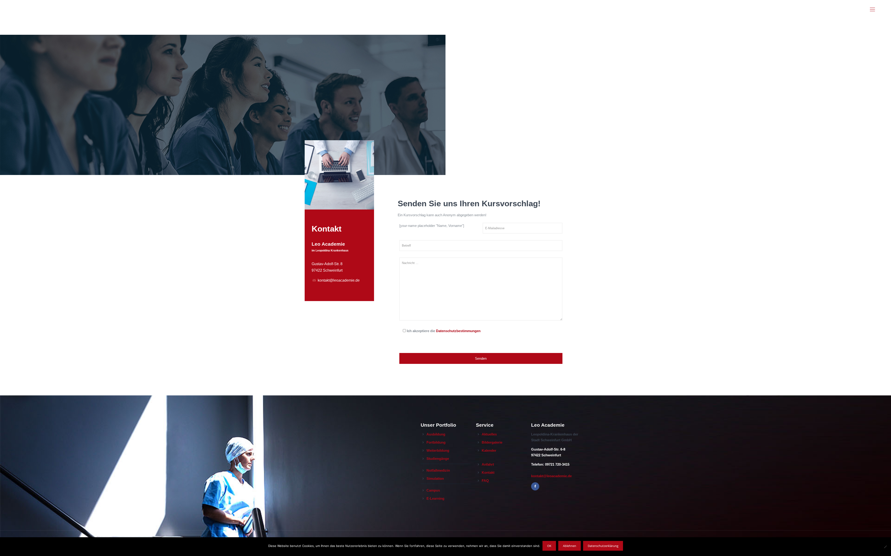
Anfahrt (488, 464)
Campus (433, 490)
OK (549, 546)
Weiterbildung (437, 450)
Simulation (435, 478)
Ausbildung (435, 434)
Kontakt (488, 472)
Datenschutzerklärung (603, 546)
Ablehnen (569, 546)
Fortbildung (436, 442)
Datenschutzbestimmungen (458, 331)
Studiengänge (437, 459)
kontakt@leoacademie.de (339, 280)
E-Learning (435, 498)
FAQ (485, 481)
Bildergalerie (492, 442)
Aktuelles (489, 434)
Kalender (489, 450)
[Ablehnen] (885, 546)
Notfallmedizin (438, 470)
